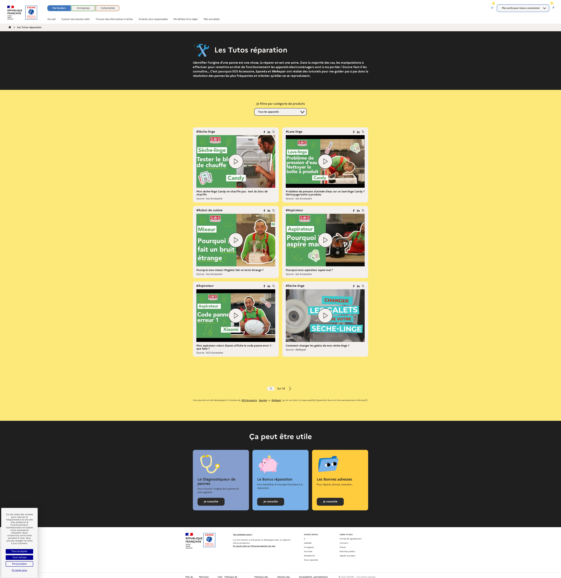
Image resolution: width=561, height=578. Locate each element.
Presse (343, 547)
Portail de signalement (351, 538)
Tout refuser (19, 557)
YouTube (308, 551)
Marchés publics (347, 551)
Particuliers (59, 8)
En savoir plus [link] (19, 570)
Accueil (51, 19)
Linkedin (308, 543)
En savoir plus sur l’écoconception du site (254, 546)
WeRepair (276, 400)
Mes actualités (212, 19)
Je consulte (211, 501)
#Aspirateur (294, 210)
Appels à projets (347, 555)
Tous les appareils (268, 111)
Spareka (263, 400)
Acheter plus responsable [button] (153, 19)
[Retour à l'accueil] (31, 13)
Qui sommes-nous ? (242, 534)
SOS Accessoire (249, 400)
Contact (344, 543)
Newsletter (309, 555)
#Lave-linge (294, 131)
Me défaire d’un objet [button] (186, 19)
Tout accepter (19, 551)
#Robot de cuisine (209, 210)
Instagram (309, 547)
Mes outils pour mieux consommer (521, 8)
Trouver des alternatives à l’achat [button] (114, 19)
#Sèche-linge (205, 131)
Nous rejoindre (311, 560)
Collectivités (108, 8)
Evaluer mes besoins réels (76, 19)
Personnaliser (19, 564)
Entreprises (83, 8)
